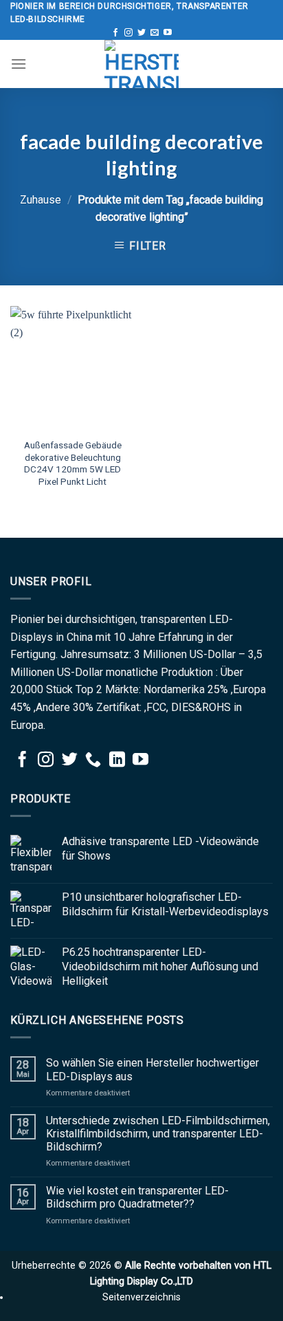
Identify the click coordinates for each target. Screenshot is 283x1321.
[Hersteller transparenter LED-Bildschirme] (141, 64)
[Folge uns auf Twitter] (141, 33)
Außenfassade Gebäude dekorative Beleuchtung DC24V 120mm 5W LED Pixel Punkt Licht (73, 463)
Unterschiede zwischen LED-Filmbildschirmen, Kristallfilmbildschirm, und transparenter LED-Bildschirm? (158, 1133)
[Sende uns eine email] (154, 33)
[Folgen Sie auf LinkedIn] (117, 760)
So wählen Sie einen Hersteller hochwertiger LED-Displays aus (152, 1069)
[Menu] (18, 63)
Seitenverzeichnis (141, 1297)
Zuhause (40, 199)
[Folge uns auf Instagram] (128, 33)
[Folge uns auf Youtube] (167, 33)
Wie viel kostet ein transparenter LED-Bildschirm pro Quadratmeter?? (137, 1197)
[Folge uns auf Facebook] (115, 33)
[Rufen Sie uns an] (93, 760)
